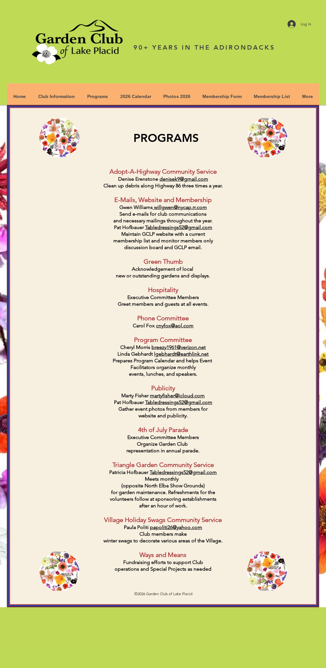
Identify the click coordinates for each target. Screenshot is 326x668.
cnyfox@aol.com (175, 326)
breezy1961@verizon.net (179, 347)
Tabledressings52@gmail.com (178, 227)
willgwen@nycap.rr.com (180, 207)
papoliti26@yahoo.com (176, 527)
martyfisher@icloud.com (177, 396)
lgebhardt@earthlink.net (181, 354)
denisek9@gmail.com (183, 179)
